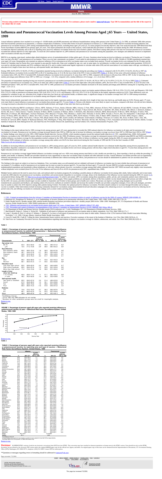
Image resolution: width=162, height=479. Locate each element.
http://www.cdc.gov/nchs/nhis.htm (13, 142)
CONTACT (97, 458)
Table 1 (100, 71)
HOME (56, 458)
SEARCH (74, 458)
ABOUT (63, 458)
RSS (91, 458)
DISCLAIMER (74, 459)
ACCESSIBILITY (84, 459)
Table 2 (103, 73)
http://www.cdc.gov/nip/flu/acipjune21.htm (43, 177)
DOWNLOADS (84, 458)
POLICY (67, 459)
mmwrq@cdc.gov (103, 22)
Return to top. (6, 301)
